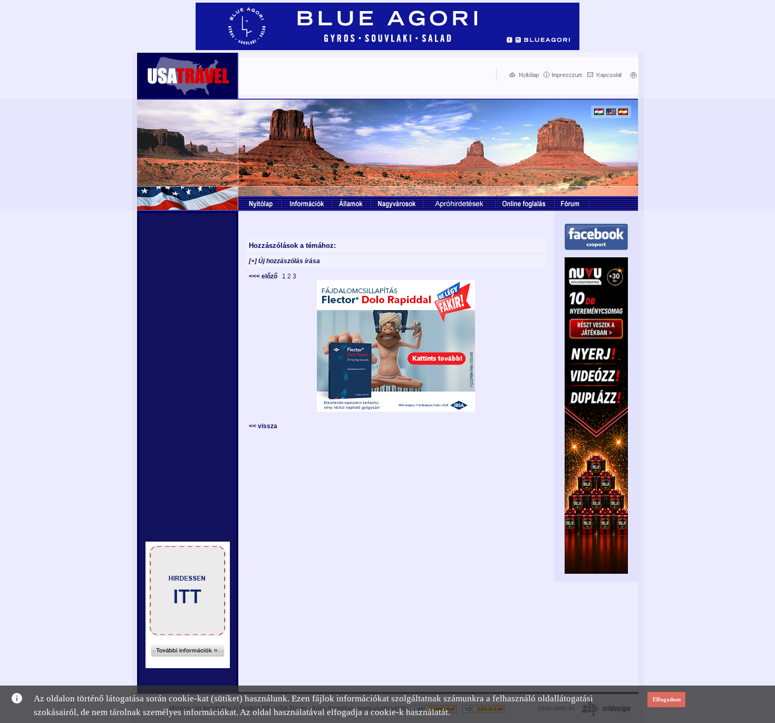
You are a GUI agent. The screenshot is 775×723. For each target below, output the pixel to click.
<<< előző (264, 276)
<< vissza (263, 426)
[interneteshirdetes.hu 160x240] (188, 665)
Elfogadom (667, 699)
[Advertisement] (364, 74)
